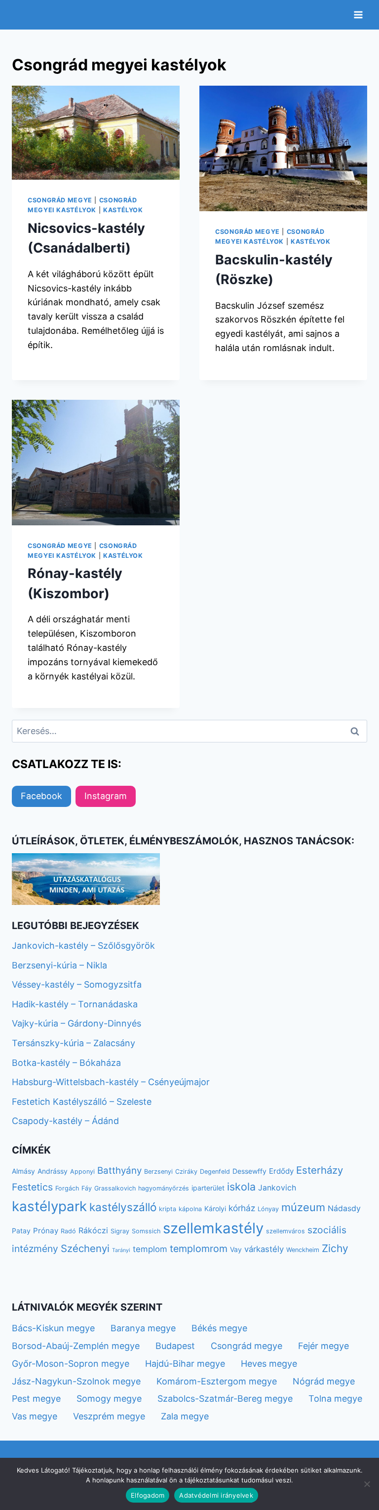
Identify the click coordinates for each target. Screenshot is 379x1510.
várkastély (264, 1249)
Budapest (175, 1346)
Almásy (23, 1171)
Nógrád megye (324, 1381)
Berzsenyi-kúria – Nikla (59, 965)
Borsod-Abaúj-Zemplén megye (76, 1346)
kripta (167, 1209)
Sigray (120, 1231)
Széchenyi (85, 1248)
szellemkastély (213, 1228)
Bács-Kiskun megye (53, 1328)
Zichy (335, 1248)
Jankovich (277, 1187)
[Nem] (367, 1484)
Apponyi (82, 1171)
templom (150, 1249)
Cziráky (186, 1171)
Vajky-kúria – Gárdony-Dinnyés (76, 1023)
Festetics (32, 1187)
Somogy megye (109, 1398)
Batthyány (119, 1170)
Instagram (105, 796)
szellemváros (285, 1231)
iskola (241, 1186)
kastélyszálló (122, 1207)
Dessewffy (249, 1171)
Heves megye (269, 1363)
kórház (241, 1208)
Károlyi (215, 1208)
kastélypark (49, 1206)
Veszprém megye (109, 1416)
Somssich (146, 1231)
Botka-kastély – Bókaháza (66, 1063)
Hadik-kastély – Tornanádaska (75, 1004)
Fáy (86, 1188)
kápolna (190, 1209)
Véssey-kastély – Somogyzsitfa (77, 984)
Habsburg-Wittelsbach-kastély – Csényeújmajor (111, 1082)
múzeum (303, 1207)
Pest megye (36, 1398)
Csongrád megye (60, 200)
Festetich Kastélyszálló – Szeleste (82, 1101)
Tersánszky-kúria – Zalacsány (73, 1043)
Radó (68, 1231)
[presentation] (96, 133)
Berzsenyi (158, 1171)
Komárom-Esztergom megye (216, 1381)
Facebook (41, 796)
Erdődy (281, 1171)
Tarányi (121, 1250)
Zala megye (185, 1416)
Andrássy (53, 1171)
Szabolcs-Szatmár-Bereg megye (225, 1398)
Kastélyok (123, 210)
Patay (21, 1230)
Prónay (45, 1230)
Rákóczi (93, 1230)
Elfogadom (147, 1495)
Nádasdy (344, 1208)
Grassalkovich (115, 1188)
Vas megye (34, 1416)
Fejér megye (323, 1346)
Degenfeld (215, 1171)
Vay (236, 1249)
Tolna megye (335, 1398)
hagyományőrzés (163, 1188)
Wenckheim (302, 1249)
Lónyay (268, 1209)
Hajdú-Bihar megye (185, 1363)
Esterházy (319, 1170)
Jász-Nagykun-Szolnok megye (76, 1381)
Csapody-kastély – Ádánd (65, 1121)
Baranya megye (143, 1328)
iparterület (208, 1188)
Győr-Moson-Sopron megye (70, 1363)
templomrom (198, 1248)
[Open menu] (358, 14)
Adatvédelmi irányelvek (216, 1495)
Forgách (67, 1188)
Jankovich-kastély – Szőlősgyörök (83, 945)
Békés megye (219, 1328)
